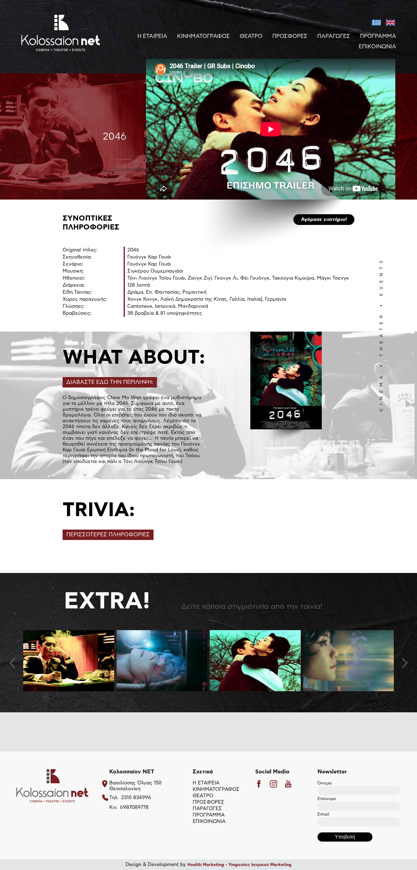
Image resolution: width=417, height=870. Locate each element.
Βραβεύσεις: (77, 313)
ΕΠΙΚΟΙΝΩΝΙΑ (377, 47)
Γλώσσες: (74, 306)
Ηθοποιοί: (74, 278)
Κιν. (113, 807)
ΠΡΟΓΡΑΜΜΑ (378, 36)
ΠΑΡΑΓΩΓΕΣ (333, 36)
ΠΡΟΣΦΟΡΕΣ (289, 36)
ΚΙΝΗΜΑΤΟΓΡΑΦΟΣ (203, 36)
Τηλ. (114, 797)
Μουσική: (73, 271)
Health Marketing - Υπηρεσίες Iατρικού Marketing (239, 865)
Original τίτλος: (80, 250)
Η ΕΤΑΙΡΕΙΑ (152, 36)
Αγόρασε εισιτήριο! (324, 219)
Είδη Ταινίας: (77, 292)
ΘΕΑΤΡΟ (251, 36)
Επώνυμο (326, 799)
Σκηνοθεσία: (77, 257)
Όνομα (324, 783)
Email (323, 814)
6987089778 (134, 807)
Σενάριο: (73, 264)
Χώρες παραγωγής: (85, 299)
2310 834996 (136, 797)
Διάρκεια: (74, 285)
